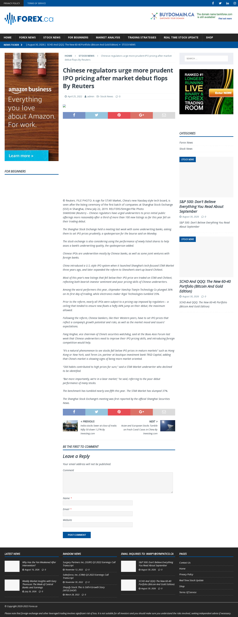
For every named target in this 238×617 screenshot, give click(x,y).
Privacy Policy (12, 3)
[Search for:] (206, 58)
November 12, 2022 (74, 569)
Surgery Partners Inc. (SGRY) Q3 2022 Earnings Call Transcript (89, 564)
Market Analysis (108, 37)
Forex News (27, 37)
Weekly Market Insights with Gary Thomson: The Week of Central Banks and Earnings (39, 584)
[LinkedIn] (227, 3)
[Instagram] (234, 3)
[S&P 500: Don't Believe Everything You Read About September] (128, 566)
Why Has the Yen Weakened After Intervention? (39, 564)
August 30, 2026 (190, 216)
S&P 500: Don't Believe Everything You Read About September (201, 206)
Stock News (51, 37)
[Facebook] (213, 3)
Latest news (12, 553)
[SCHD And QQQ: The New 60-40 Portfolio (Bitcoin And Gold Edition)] (128, 585)
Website (67, 520)
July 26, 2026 (30, 591)
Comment (68, 470)
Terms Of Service (36, 3)
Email (66, 509)
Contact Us (185, 562)
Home (8, 37)
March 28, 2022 (72, 594)
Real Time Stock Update (181, 37)
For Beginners (78, 37)
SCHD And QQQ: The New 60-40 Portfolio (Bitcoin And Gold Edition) (205, 286)
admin (90, 96)
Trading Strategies (142, 37)
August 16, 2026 (32, 569)
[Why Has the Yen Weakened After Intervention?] (12, 566)
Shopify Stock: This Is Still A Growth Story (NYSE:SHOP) (84, 588)
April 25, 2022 (75, 96)
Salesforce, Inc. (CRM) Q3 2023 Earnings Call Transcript (86, 576)
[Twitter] (220, 3)
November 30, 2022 (74, 582)
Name (66, 498)
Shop (209, 37)
